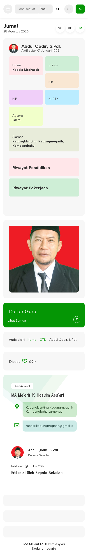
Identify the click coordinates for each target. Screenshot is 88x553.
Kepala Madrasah (25, 70)
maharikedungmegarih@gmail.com (49, 426)
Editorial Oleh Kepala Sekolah (37, 472)
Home (32, 340)
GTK (43, 340)
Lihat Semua (17, 320)
